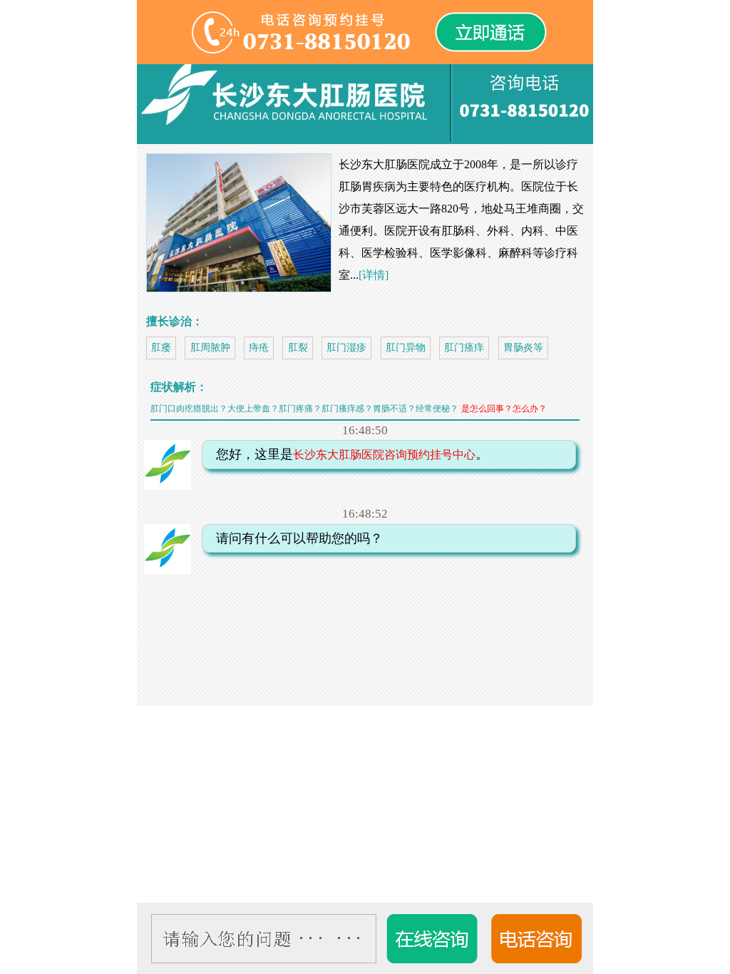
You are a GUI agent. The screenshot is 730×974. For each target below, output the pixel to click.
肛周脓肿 (210, 347)
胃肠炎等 (523, 347)
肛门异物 (406, 347)
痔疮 (259, 347)
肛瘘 (161, 347)
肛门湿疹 (346, 347)
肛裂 (298, 347)
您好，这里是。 (346, 454)
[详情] (374, 275)
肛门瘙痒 (464, 347)
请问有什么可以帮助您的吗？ (294, 538)
